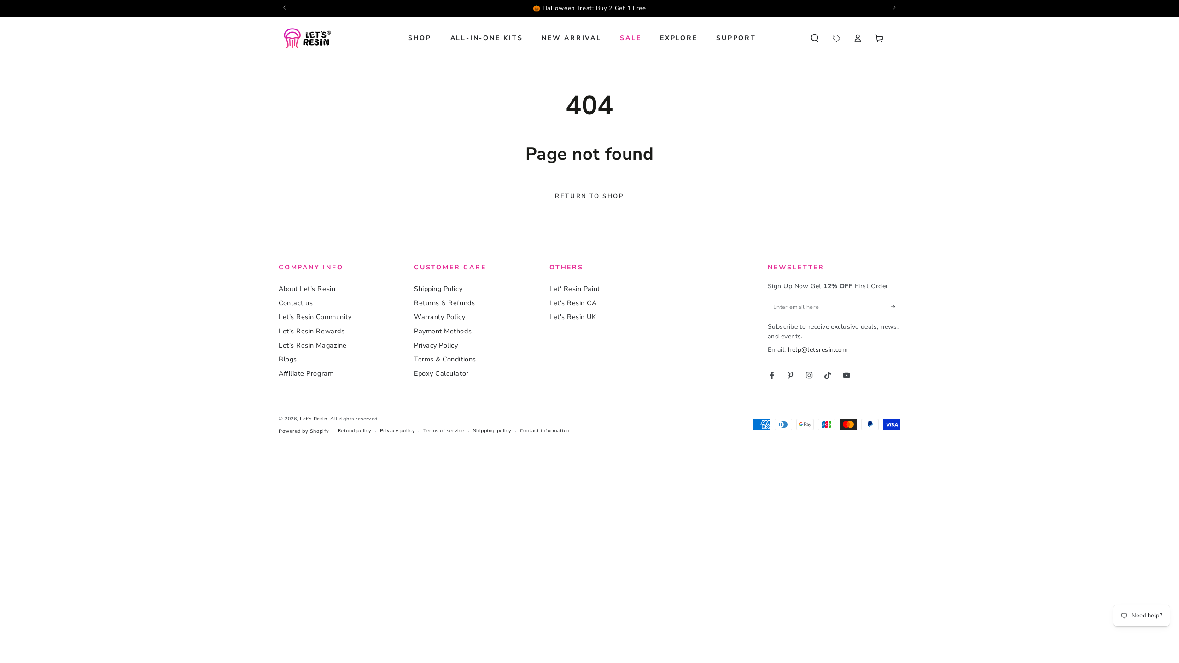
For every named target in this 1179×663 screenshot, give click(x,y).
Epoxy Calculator (441, 373)
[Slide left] (286, 8)
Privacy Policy (436, 345)
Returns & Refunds (444, 303)
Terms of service (444, 430)
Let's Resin (313, 418)
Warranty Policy (439, 316)
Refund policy (355, 430)
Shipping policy (492, 430)
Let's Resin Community (315, 316)
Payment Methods (443, 331)
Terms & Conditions (445, 359)
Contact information (545, 430)
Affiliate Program (306, 373)
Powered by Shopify (304, 431)
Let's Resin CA (573, 303)
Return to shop (589, 196)
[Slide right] (893, 8)
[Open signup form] (774, 8)
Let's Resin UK (572, 316)
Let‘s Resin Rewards (311, 331)
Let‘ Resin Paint (574, 288)
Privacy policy (397, 430)
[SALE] (836, 38)
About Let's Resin (307, 288)
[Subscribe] (895, 306)
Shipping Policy (438, 288)
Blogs (288, 359)
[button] (814, 38)
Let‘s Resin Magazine (313, 345)
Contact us (296, 303)
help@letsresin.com (818, 349)
